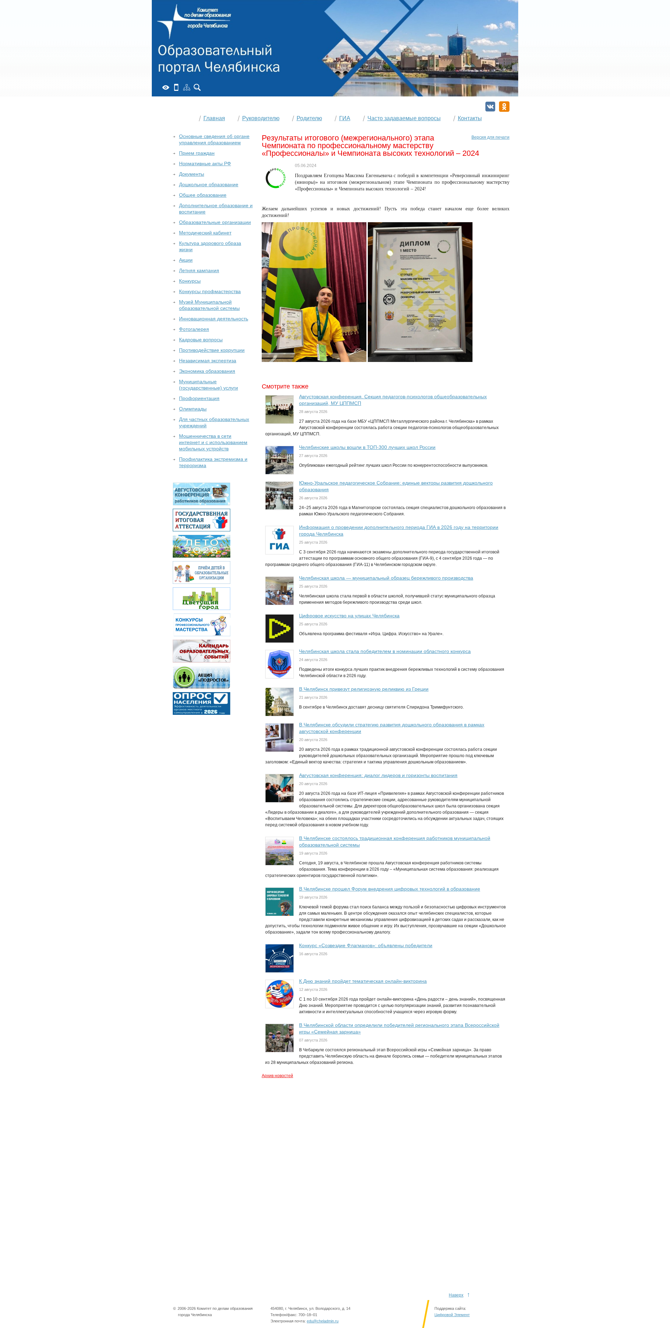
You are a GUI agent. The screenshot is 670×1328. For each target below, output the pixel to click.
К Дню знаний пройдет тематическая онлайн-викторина (363, 981)
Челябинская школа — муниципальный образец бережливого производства (386, 578)
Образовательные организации (215, 222)
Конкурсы (190, 281)
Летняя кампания (199, 270)
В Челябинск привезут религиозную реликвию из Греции (364, 689)
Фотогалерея (194, 329)
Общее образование (202, 195)
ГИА (344, 118)
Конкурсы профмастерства (210, 291)
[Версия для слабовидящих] (166, 87)
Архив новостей (277, 1075)
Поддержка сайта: (450, 1308)
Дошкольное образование (208, 184)
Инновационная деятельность (213, 318)
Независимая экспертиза (207, 360)
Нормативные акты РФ (205, 163)
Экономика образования (207, 371)
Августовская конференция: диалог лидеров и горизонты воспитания (378, 775)
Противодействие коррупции (212, 350)
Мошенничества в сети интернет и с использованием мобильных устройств (213, 442)
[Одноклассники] (504, 106)
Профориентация (199, 398)
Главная (214, 118)
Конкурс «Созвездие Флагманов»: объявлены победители (365, 945)
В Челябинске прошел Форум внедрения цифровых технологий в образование (389, 889)
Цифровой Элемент (452, 1315)
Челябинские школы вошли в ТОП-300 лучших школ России (367, 447)
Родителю (309, 118)
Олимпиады (193, 409)
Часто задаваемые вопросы (404, 118)
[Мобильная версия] (176, 87)
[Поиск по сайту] (197, 87)
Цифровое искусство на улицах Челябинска (349, 615)
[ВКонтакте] (490, 106)
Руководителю (261, 118)
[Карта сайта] (186, 87)
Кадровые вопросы (201, 339)
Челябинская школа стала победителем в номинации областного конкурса (385, 651)
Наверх (456, 1295)
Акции (186, 260)
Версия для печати (490, 137)
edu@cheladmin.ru (322, 1321)
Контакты (470, 118)
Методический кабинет (205, 232)
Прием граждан (197, 153)
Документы (191, 174)
